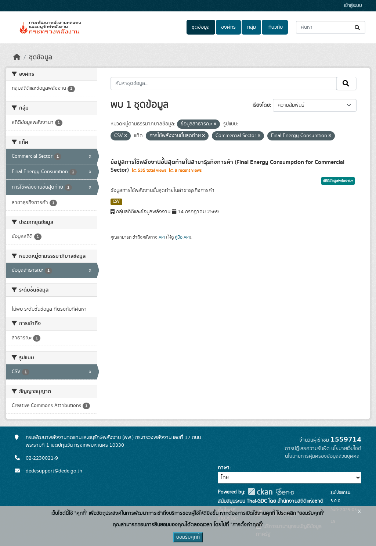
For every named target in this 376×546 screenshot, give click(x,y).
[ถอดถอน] (215, 124)
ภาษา (223, 467)
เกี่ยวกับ (275, 27)
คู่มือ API (182, 237)
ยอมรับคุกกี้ (188, 537)
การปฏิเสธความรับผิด (307, 448)
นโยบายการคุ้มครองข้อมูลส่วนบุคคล (322, 456)
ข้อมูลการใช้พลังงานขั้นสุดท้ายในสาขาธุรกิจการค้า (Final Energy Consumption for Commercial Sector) (227, 166)
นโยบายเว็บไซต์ (346, 448)
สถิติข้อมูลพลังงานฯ (338, 180)
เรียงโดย (261, 105)
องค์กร (228, 27)
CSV (116, 201)
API (162, 237)
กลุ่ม (251, 27)
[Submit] (358, 27)
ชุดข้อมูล (201, 27)
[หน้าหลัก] (17, 57)
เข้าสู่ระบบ (353, 5)
